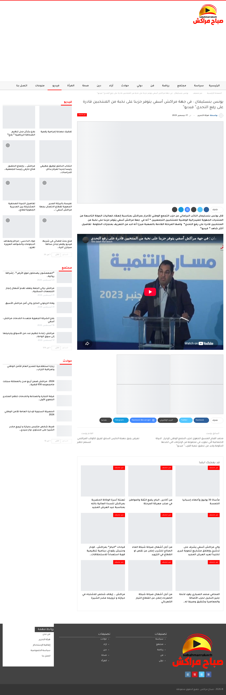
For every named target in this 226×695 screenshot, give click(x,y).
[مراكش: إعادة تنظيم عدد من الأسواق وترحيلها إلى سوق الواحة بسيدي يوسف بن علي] (64, 337)
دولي (139, 86)
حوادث (125, 86)
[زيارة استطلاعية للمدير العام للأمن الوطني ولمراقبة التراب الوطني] (64, 370)
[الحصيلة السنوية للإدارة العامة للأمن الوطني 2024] (64, 415)
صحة (85, 86)
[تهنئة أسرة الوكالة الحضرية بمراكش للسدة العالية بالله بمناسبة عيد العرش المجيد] (103, 481)
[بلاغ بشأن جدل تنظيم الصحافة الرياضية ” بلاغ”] (19, 117)
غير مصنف (82, 115)
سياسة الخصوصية (40, 650)
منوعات (39, 86)
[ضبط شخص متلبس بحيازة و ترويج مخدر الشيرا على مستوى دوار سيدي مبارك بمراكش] (64, 431)
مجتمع (181, 86)
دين (99, 86)
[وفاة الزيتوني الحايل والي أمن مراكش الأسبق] (64, 307)
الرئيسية (214, 86)
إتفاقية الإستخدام (41, 645)
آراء (111, 86)
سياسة (199, 86)
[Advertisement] (113, 51)
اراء (105, 644)
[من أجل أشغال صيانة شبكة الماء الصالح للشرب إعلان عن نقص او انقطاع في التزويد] (150, 528)
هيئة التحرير (44, 639)
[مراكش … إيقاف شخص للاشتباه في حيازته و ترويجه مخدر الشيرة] (103, 575)
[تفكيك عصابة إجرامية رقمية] (55, 117)
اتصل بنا (21, 86)
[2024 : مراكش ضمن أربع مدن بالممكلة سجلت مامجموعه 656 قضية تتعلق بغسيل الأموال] (64, 385)
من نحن (46, 634)
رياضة (165, 86)
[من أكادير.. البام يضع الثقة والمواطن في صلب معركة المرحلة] (150, 481)
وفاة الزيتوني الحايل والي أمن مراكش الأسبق (29, 303)
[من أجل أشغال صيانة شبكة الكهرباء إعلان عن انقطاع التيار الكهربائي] (150, 575)
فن (152, 86)
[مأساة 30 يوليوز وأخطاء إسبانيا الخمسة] (198, 481)
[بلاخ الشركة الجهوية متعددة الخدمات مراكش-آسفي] (64, 322)
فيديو (55, 86)
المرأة (70, 86)
